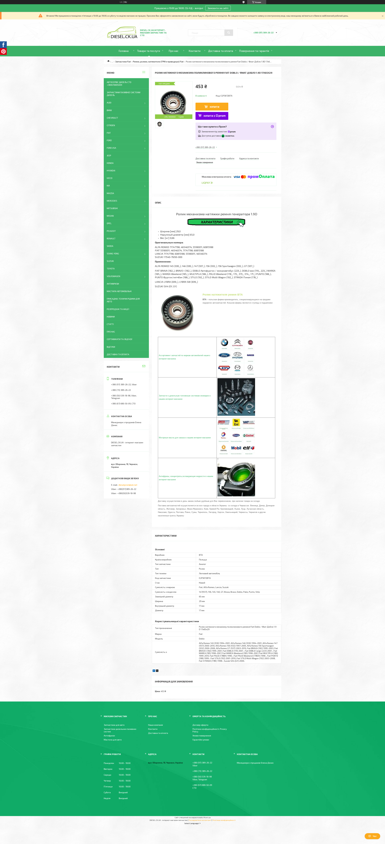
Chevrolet (112, 117)
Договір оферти (200, 725)
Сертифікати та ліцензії (119, 339)
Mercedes (112, 200)
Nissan (110, 215)
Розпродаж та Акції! (118, 309)
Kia (108, 185)
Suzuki (110, 261)
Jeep (109, 155)
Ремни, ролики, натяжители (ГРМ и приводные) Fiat (158, 61)
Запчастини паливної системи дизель (123, 93)
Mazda (110, 193)
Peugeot (111, 231)
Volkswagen (113, 276)
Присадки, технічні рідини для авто (123, 300)
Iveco (109, 178)
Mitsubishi (112, 208)
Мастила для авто (113, 739)
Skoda (110, 246)
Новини (111, 316)
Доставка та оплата (220, 50)
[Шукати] (228, 32)
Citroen (111, 125)
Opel (109, 223)
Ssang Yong (113, 253)
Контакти (194, 50)
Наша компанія (155, 725)
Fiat (109, 133)
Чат (375, 836)
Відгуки (111, 347)
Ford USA (111, 148)
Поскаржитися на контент (200, 820)
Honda (110, 163)
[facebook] (154, 671)
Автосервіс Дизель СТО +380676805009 (119, 83)
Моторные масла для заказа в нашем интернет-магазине (185, 438)
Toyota (111, 268)
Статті (110, 324)
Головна (124, 50)
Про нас (174, 50)
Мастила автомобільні (119, 291)
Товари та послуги (148, 50)
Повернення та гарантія (254, 50)
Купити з (209, 115)
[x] (157, 671)
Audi (109, 102)
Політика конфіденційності (224, 820)
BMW (109, 110)
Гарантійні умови (200, 739)
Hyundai (111, 170)
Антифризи (113, 283)
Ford (109, 140)
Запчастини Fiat (123, 61)
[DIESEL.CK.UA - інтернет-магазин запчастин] (122, 37)
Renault (111, 238)
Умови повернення (201, 735)
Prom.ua (207, 817)
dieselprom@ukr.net (128, 485)
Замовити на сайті (218, 8)
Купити (214, 106)
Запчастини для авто (114, 725)
